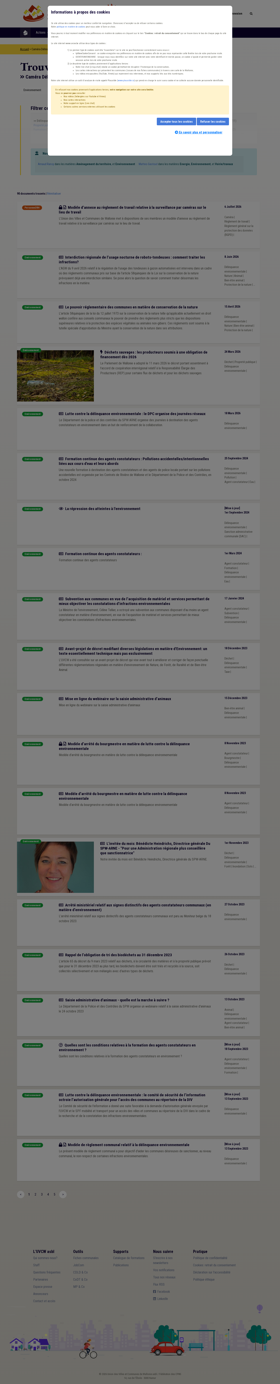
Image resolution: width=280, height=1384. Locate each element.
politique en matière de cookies (71, 26)
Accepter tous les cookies (176, 121)
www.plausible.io (126, 80)
